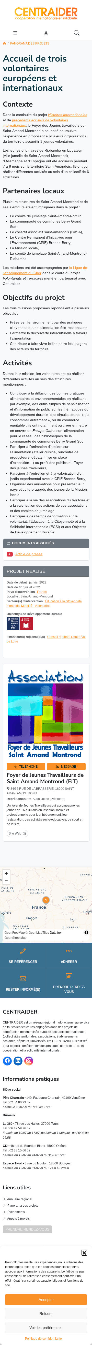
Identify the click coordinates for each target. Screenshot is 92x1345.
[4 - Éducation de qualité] (26, 623)
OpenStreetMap (16, 937)
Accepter (46, 1299)
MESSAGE (68, 766)
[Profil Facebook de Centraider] (7, 1061)
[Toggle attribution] (86, 932)
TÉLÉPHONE (28, 766)
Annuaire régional (19, 1199)
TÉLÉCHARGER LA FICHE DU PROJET (48, 651)
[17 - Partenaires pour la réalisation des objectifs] (13, 623)
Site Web (15, 833)
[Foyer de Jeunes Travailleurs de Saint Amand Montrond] (46, 713)
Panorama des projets (29, 43)
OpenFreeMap (15, 932)
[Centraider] (46, 12)
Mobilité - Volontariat (35, 606)
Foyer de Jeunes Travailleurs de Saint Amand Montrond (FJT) (45, 778)
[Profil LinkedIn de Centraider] (18, 1061)
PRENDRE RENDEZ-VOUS (27, 1229)
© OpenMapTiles (37, 932)
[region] (46, 905)
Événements (16, 1212)
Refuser (46, 1313)
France (42, 592)
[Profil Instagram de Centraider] (28, 1061)
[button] (84, 1252)
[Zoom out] (6, 880)
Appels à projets (18, 1218)
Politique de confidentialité (43, 1338)
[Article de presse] (11, 554)
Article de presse (28, 554)
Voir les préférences (46, 1327)
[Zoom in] (6, 873)
